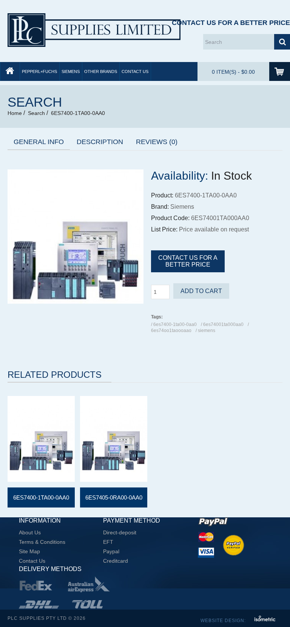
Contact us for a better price (188, 261)
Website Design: (224, 620)
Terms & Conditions (42, 542)
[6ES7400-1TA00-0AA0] (75, 302)
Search (36, 113)
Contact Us (135, 71)
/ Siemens (205, 330)
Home (15, 113)
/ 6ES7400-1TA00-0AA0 (174, 324)
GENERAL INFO (39, 142)
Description (100, 142)
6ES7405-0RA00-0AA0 (113, 497)
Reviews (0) (156, 142)
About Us (30, 532)
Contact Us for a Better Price (231, 22)
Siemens (71, 71)
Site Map (29, 551)
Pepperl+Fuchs (39, 71)
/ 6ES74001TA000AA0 (222, 324)
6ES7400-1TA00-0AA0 (78, 113)
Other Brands (100, 71)
